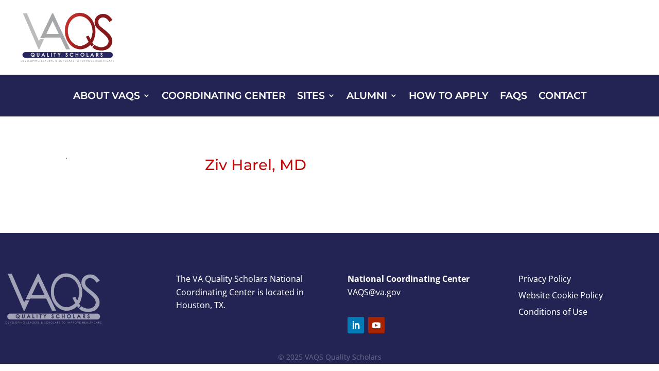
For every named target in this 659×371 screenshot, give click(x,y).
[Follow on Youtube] (376, 325)
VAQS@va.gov (374, 292)
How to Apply (449, 97)
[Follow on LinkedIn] (356, 325)
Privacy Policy (544, 278)
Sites (311, 97)
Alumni (366, 97)
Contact (562, 97)
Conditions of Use (552, 311)
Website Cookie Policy (560, 295)
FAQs (513, 97)
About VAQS (106, 97)
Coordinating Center (224, 97)
